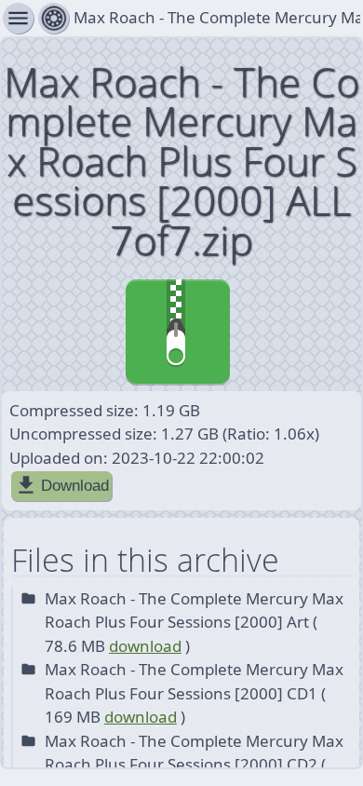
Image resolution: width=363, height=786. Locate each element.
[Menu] (53, 18)
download (145, 646)
